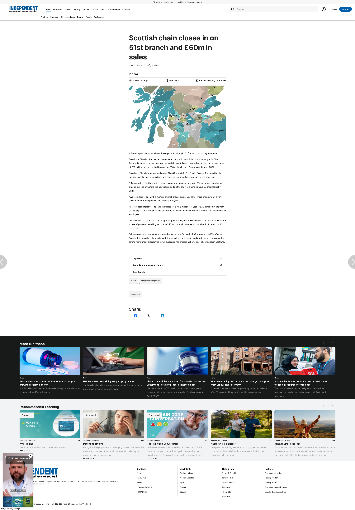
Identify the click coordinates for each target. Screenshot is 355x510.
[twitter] (149, 316)
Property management (150, 280)
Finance (183, 487)
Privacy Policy (228, 478)
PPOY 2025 (142, 492)
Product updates (187, 478)
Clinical (183, 492)
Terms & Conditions (230, 473)
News (133, 280)
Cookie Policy (228, 482)
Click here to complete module (19, 459)
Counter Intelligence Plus (275, 492)
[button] (332, 343)
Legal (182, 482)
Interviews (141, 478)
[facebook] (136, 316)
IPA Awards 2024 (144, 487)
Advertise (226, 496)
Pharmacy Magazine (273, 473)
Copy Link (137, 258)
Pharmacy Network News (276, 487)
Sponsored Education (28, 440)
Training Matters (271, 478)
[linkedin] (162, 316)
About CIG (226, 492)
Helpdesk (226, 487)
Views (139, 482)
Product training (186, 473)
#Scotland (135, 294)
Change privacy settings (10, 508)
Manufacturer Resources (283, 440)
